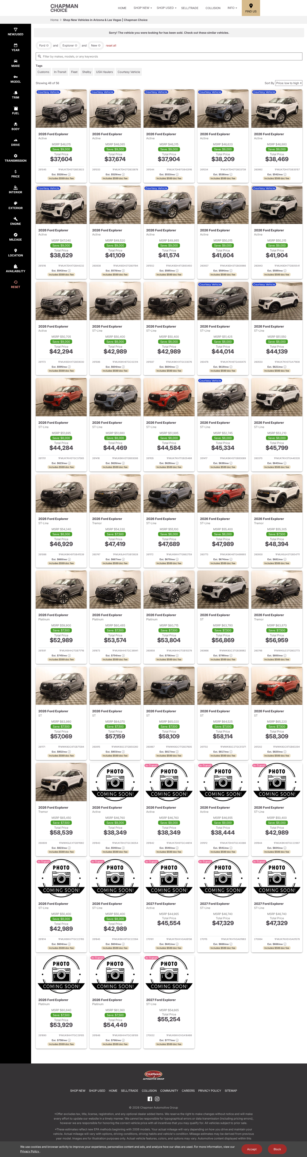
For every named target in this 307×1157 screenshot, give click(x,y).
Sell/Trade (189, 8)
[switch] (43, 72)
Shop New (141, 7)
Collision (213, 8)
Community (169, 1090)
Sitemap (231, 1090)
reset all (111, 45)
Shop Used (165, 7)
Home (122, 8)
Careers (188, 1090)
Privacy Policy (209, 1090)
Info (231, 7)
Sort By (269, 83)
